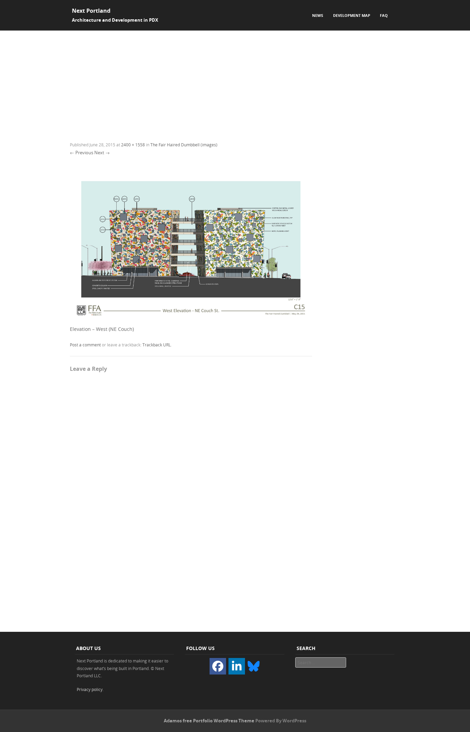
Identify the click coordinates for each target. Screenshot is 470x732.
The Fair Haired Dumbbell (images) (183, 144)
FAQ (384, 15)
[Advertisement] (235, 82)
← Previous (81, 152)
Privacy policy (90, 689)
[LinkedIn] (236, 666)
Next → (102, 152)
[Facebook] (218, 666)
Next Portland (91, 10)
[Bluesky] (253, 665)
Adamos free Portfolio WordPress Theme (209, 721)
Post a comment (85, 344)
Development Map (351, 15)
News (317, 15)
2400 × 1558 (133, 144)
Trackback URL (156, 344)
